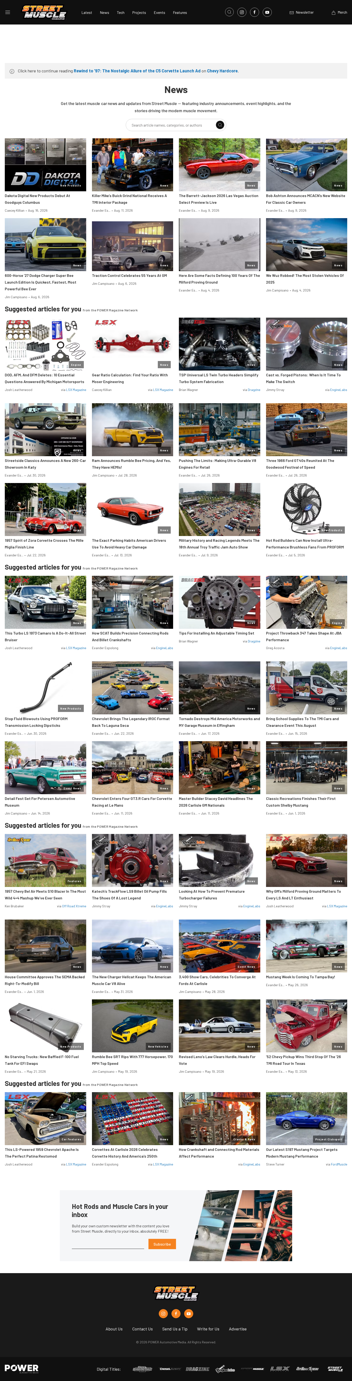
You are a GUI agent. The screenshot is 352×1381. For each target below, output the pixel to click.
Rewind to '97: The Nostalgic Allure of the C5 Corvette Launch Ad (137, 70)
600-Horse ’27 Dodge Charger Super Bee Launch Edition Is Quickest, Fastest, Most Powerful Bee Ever (40, 282)
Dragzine (254, 390)
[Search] (220, 125)
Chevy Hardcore (222, 70)
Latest (86, 12)
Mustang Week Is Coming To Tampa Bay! (300, 976)
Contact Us (142, 1328)
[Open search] (229, 12)
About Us (114, 1328)
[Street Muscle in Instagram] (163, 1313)
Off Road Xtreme (74, 906)
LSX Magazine (76, 390)
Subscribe (162, 1244)
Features (180, 12)
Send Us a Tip (174, 1328)
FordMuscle (339, 1164)
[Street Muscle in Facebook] (176, 1313)
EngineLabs (338, 390)
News (104, 12)
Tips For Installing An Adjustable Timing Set (216, 633)
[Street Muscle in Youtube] (188, 1313)
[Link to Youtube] (267, 12)
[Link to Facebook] (254, 12)
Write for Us (208, 1328)
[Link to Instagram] (241, 12)
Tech (121, 12)
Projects (139, 12)
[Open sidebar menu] (8, 12)
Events (159, 12)
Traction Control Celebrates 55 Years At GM (129, 275)
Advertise (238, 1328)
